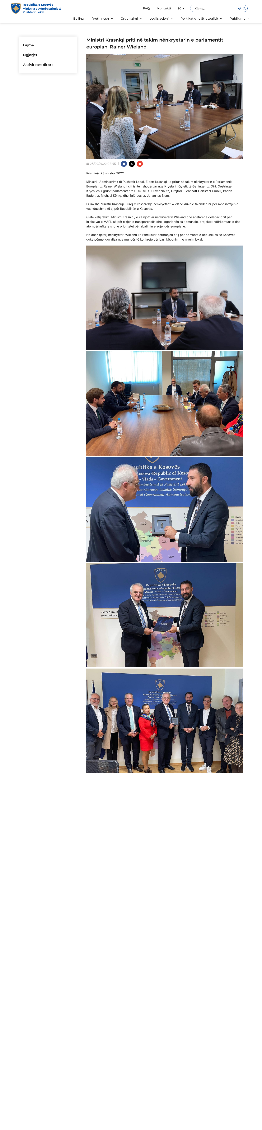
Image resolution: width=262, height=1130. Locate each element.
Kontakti (164, 8)
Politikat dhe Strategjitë (199, 18)
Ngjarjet (30, 55)
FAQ (146, 8)
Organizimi (129, 18)
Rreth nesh (100, 18)
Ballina (78, 18)
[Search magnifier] (244, 8)
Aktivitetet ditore (38, 65)
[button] (180, 8)
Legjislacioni (159, 18)
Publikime (238, 18)
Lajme (28, 45)
